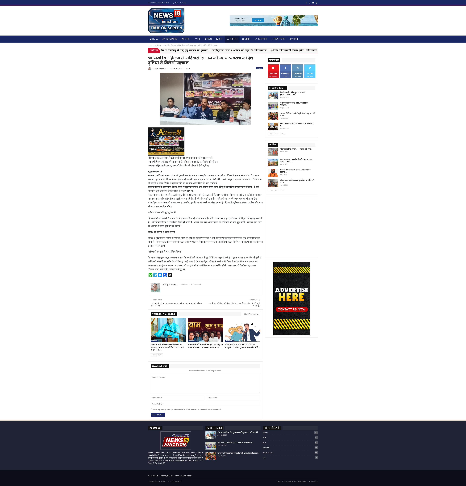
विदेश (209, 39)
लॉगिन (184, 3)
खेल (220, 39)
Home (155, 39)
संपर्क (177, 3)
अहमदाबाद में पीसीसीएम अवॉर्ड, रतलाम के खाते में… (297, 125)
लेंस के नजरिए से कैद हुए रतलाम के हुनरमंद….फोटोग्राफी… (292, 93)
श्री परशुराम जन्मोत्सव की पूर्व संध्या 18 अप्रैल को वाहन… (297, 181)
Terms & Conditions (183, 476)
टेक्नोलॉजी (262, 39)
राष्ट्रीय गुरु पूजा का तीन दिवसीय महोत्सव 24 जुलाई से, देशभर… (296, 160)
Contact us (153, 476)
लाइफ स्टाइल (279, 39)
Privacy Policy (166, 476)
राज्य (187, 39)
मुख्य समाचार (171, 39)
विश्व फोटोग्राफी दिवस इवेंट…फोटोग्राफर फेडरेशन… (294, 104)
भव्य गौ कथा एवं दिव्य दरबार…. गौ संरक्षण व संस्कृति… (295, 171)
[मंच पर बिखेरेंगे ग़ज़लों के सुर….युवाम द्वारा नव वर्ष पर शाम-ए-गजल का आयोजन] (205, 330)
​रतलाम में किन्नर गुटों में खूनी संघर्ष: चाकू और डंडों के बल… (297, 114)
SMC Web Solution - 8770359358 (306, 481)
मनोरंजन (234, 39)
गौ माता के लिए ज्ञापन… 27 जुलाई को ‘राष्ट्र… (296, 149)
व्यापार (247, 39)
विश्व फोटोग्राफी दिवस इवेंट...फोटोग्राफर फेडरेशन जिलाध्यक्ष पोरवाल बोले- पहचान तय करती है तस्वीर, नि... (255, 50)
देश (198, 39)
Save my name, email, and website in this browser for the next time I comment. (187, 409)
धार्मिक (295, 39)
